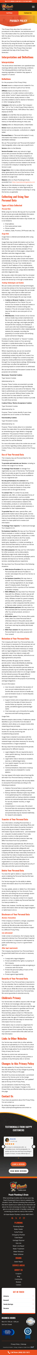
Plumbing (18, 1222)
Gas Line (18, 1243)
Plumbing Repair (18, 1226)
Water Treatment (18, 1249)
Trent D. (13, 1139)
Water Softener (18, 1254)
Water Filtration (18, 1251)
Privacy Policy (15, 1344)
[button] (9, 13)
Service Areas (18, 1265)
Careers (18, 1285)
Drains (19, 1257)
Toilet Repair (18, 1238)
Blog (18, 1276)
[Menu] (33, 6)
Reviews (18, 1282)
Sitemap (23, 1344)
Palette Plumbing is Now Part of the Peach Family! (18, 1)
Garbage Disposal (18, 1240)
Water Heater (18, 1229)
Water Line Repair (18, 1246)
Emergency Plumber (18, 1235)
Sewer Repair (18, 1262)
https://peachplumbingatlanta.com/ (23, 182)
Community (18, 1279)
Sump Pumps (18, 1232)
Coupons (18, 1274)
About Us (18, 1269)
